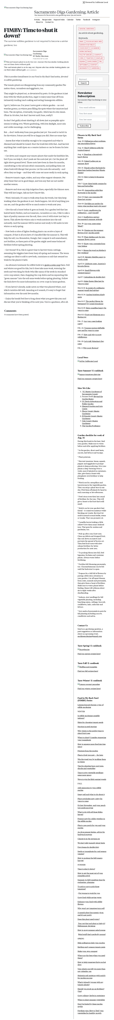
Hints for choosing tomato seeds (90, 722)
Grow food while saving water (90, 897)
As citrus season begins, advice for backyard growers (91, 833)
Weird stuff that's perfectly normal (92, 934)
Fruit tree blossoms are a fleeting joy (91, 315)
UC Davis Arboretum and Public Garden (92, 402)
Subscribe (84, 125)
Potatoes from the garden (88, 750)
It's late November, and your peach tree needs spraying (91, 806)
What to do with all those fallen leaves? (90, 813)
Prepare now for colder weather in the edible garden (91, 819)
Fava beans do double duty (88, 847)
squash (82, 61)
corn (81, 58)
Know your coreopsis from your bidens (91, 244)
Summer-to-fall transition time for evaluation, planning (91, 880)
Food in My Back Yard (94, 41)
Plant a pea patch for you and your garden (91, 826)
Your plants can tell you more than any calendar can (91, 969)
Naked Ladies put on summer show (89, 162)
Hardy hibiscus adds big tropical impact (91, 148)
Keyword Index (59, 19)
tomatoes (90, 58)
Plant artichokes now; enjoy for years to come (90, 799)
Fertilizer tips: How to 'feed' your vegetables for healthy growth (91, 1011)
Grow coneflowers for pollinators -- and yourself (89, 211)
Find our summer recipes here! (90, 378)
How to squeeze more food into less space (92, 745)
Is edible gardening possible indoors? (89, 716)
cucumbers (95, 48)
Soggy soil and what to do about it (91, 794)
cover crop (83, 48)
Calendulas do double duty (94, 277)
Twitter (78, 19)
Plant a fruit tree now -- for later (90, 755)
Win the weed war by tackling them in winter (92, 760)
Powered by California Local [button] (96, 2)
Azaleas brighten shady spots (91, 295)
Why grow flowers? (90, 347)
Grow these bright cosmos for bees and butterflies (92, 184)
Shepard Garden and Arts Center (92, 407)
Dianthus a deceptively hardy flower (90, 155)
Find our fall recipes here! (88, 671)
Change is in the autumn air (89, 838)
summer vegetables (87, 45)
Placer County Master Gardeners (90, 412)
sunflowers (92, 61)
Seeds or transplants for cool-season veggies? (92, 852)
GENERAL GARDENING (86, 29)
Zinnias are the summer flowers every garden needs (90, 231)
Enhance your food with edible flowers (90, 902)
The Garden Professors (91, 425)
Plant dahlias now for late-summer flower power (91, 237)
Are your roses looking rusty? (90, 322)
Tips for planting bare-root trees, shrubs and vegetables (91, 767)
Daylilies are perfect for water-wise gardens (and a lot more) (92, 204)
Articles (37, 19)
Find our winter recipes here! (89, 688)
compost (97, 55)
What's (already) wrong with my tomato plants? (90, 983)
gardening (95, 68)
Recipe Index (47, 19)
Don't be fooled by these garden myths (90, 1005)
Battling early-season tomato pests (91, 947)
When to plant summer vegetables (91, 999)
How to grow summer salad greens (91, 930)
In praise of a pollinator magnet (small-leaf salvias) (91, 288)
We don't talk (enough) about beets (91, 842)
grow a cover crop (52, 264)
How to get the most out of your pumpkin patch (90, 874)
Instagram (96, 19)
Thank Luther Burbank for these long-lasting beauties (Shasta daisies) (91, 170)
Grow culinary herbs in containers (91, 995)
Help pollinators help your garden (91, 942)
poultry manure (85, 55)
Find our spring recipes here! (89, 653)
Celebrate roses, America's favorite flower (92, 264)
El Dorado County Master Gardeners (92, 417)
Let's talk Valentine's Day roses (91, 342)
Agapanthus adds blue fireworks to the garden (90, 191)
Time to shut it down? (86, 869)
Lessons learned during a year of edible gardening (91, 705)
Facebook (86, 19)
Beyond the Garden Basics (92, 397)
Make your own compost (87, 951)
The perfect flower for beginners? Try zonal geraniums (90, 302)
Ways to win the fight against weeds (92, 779)
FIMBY (81, 41)
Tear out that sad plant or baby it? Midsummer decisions (91, 924)
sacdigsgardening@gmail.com (90, 636)
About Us (39, 22)
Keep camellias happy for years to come (92, 308)
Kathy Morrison (42, 56)
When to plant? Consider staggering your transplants (92, 738)
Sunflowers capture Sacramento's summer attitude (90, 217)
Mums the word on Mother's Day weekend (92, 251)
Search (84, 83)
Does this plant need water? (89, 919)
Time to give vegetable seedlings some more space (90, 773)
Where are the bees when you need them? (91, 956)
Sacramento (84, 68)
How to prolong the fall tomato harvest (90, 859)
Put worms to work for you (89, 893)
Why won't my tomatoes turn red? (91, 908)
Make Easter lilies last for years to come (91, 282)
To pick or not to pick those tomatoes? (88, 887)
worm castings (85, 51)
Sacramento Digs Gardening (40, 52)
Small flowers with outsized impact (89, 271)
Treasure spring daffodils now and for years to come (91, 328)
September (83, 65)
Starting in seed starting (87, 726)
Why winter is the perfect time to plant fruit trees (91, 731)
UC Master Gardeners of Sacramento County (92, 392)
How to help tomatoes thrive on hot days (92, 963)
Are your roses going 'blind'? (89, 224)
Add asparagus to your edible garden (89, 788)
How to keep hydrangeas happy (91, 177)
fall (100, 61)
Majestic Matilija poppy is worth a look (91, 258)
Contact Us (49, 22)
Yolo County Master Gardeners (90, 421)
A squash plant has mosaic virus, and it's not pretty (91, 913)
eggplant (99, 58)
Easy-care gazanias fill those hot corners (90, 197)
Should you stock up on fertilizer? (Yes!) (91, 989)
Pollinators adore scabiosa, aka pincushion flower (92, 142)
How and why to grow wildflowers (90, 335)
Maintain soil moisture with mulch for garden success (91, 976)
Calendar (70, 19)
